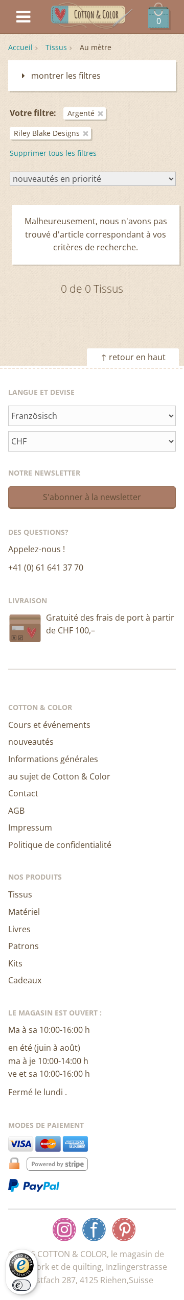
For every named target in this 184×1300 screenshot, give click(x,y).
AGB (16, 810)
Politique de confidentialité (59, 844)
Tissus (56, 47)
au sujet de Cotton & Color (59, 776)
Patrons (23, 946)
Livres (19, 929)
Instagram (64, 1229)
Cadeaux (24, 980)
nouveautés (31, 741)
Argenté (81, 113)
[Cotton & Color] (92, 17)
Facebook (94, 1229)
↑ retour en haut (133, 357)
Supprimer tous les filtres (53, 153)
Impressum (30, 827)
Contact (23, 793)
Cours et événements (49, 724)
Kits (15, 963)
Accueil (20, 47)
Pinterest (123, 1229)
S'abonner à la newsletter (92, 497)
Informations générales (53, 759)
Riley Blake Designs (47, 133)
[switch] (21, 1285)
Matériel (24, 911)
